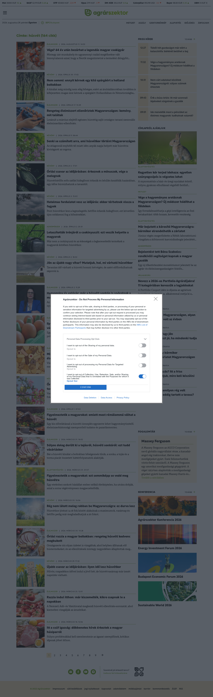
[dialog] (106, 348)
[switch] (142, 345)
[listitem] (106, 339)
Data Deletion (90, 397)
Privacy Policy (123, 397)
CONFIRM (85, 387)
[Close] (156, 299)
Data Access (106, 397)
